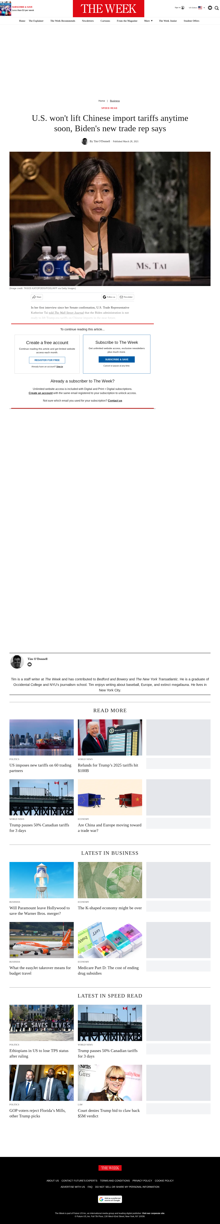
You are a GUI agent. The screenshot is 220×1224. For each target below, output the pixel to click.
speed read (109, 108)
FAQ (90, 1186)
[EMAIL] (30, 664)
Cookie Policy (164, 1180)
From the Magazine (127, 21)
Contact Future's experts (79, 1180)
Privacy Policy (142, 1180)
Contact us (115, 400)
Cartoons (105, 21)
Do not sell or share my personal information (127, 1186)
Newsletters (88, 21)
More (147, 21)
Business (115, 100)
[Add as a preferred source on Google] (110, 1199)
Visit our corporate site (153, 1213)
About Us (53, 1180)
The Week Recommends (62, 21)
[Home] (21, 21)
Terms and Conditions (115, 1180)
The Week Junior (168, 21)
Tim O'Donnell (102, 141)
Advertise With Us (73, 1186)
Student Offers (191, 21)
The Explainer (36, 21)
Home (101, 100)
